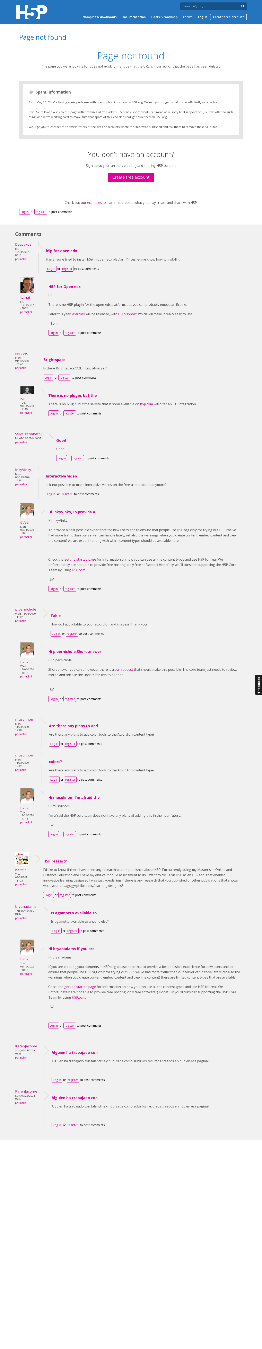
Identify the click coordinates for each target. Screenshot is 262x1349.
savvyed (21, 353)
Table (56, 615)
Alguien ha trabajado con (75, 1052)
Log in (202, 17)
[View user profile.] (27, 292)
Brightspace (54, 359)
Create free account (228, 17)
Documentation (134, 17)
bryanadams (25, 906)
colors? (55, 761)
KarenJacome (26, 1046)
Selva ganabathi (28, 433)
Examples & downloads (98, 17)
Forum (188, 17)
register (41, 212)
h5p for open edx (61, 250)
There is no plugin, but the (72, 395)
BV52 (24, 522)
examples (94, 202)
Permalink (21, 259)
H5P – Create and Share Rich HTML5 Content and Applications (31, 12)
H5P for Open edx (64, 286)
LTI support (127, 314)
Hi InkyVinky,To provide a (71, 511)
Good (61, 440)
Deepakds (23, 244)
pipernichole (25, 609)
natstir (20, 869)
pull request (124, 669)
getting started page (80, 559)
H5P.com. (79, 570)
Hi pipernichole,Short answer (74, 651)
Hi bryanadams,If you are (71, 948)
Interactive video (61, 476)
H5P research (55, 861)
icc (22, 398)
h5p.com (146, 404)
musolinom (24, 719)
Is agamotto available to (74, 912)
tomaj (25, 297)
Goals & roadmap (164, 17)
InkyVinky (23, 469)
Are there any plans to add (73, 725)
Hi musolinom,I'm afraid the (74, 797)
